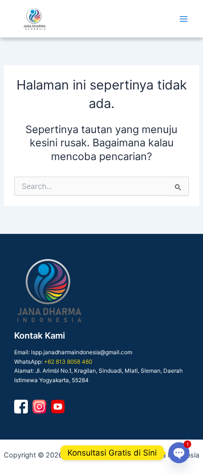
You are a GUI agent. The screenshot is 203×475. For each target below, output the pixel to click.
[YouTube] (58, 406)
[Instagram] (39, 406)
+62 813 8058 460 (68, 361)
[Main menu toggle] (184, 19)
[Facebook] (21, 406)
